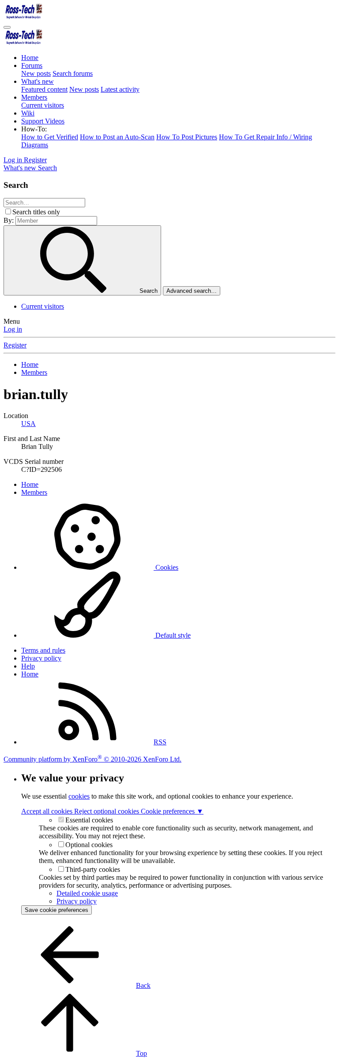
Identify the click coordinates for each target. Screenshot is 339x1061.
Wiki (27, 113)
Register (15, 345)
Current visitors (42, 105)
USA (28, 423)
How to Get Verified (49, 137)
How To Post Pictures (186, 137)
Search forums (73, 73)
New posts (36, 73)
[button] (34, 129)
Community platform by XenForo (92, 759)
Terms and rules (43, 650)
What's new (37, 81)
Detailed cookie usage (87, 893)
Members (34, 97)
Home (29, 57)
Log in (13, 329)
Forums (31, 65)
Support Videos (42, 121)
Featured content (44, 89)
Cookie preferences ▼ (172, 811)
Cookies (166, 567)
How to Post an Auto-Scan (117, 137)
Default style (172, 635)
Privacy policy (41, 658)
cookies (79, 796)
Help (28, 666)
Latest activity (120, 89)
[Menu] (7, 27)
